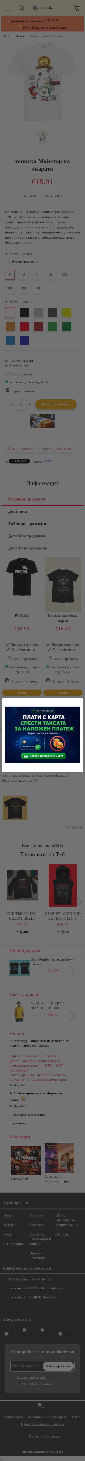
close (80, 701)
